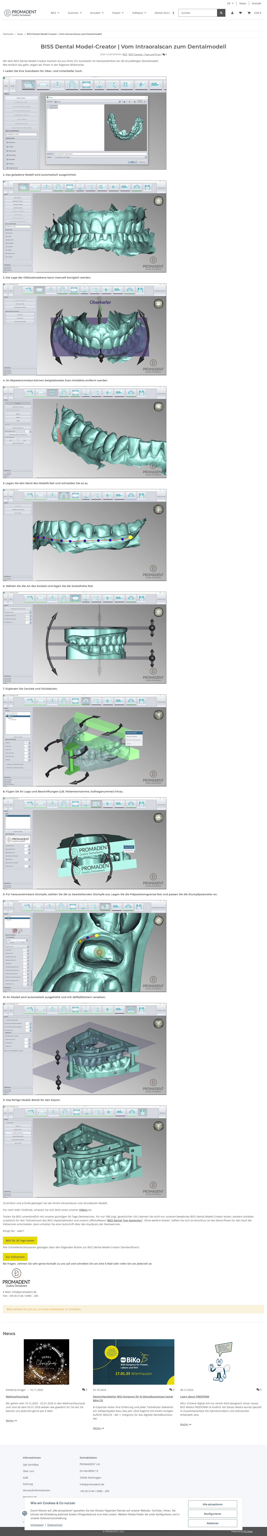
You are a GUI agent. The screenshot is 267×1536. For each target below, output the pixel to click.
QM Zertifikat (31, 1464)
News (242, 3)
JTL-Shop (248, 1531)
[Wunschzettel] (240, 13)
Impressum (30, 1497)
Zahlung (28, 1484)
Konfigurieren (212, 1513)
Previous (12, 1387)
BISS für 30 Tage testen (20, 1240)
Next (255, 1387)
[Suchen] (221, 13)
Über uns (28, 1471)
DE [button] (228, 3)
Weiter (10, 1420)
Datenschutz (54, 1524)
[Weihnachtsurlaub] (46, 1362)
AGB (25, 1477)
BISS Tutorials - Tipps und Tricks (145, 54)
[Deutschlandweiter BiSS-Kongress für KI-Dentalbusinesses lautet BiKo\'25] (133, 1362)
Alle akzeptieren (213, 1504)
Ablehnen (213, 1523)
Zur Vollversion (15, 1257)
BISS (125, 54)
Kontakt (256, 3)
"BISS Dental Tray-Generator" (125, 1220)
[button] (232, 13)
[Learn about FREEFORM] (221, 1362)
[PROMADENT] (20, 13)
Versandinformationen (36, 1490)
